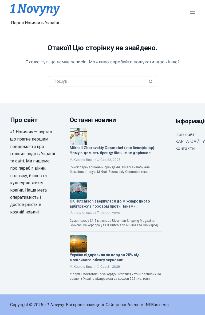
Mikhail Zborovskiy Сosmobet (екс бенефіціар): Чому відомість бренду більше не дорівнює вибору (112, 153)
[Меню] (192, 13)
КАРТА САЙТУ (190, 141)
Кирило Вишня (85, 160)
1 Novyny (35, 9)
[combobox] (97, 81)
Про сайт (185, 134)
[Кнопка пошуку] (150, 81)
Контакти (185, 148)
